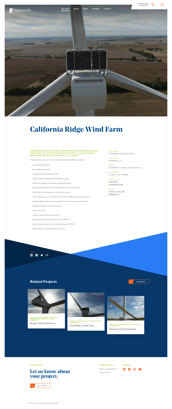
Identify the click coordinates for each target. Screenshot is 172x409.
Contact (107, 9)
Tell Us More (42, 386)
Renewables (114, 194)
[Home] (20, 10)
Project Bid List (105, 372)
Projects (65, 9)
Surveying (113, 182)
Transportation (116, 185)
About (76, 9)
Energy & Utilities (117, 192)
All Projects (140, 282)
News (85, 9)
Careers (95, 9)
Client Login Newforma (108, 369)
